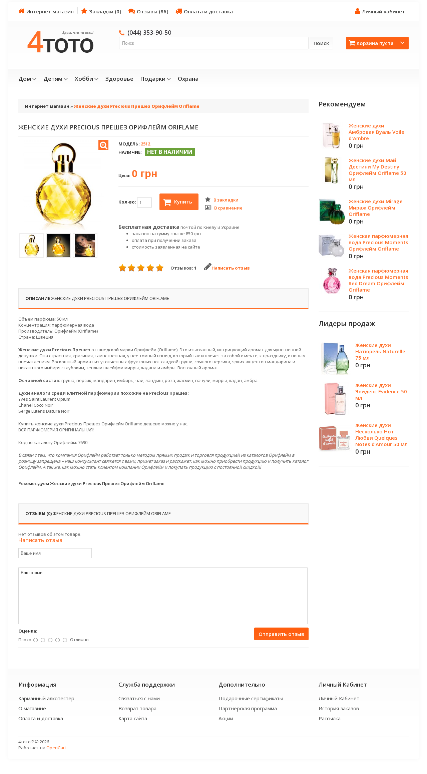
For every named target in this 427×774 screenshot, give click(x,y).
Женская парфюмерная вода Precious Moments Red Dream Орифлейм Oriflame (378, 280)
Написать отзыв (230, 268)
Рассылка (330, 718)
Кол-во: (127, 202)
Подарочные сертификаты (251, 698)
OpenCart (56, 748)
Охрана (188, 78)
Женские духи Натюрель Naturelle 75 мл (380, 351)
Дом (24, 78)
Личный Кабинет (339, 698)
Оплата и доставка (208, 11)
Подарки (152, 78)
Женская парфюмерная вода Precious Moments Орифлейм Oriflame (378, 242)
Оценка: (27, 631)
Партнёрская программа (248, 708)
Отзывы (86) (152, 11)
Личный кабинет (383, 11)
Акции (226, 718)
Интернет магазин (50, 11)
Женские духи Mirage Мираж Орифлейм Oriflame (376, 207)
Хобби (84, 78)
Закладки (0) (105, 11)
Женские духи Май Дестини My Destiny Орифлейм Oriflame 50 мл (377, 169)
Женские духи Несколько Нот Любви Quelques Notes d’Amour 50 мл (381, 434)
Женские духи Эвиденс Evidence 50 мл (381, 391)
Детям (52, 78)
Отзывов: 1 (183, 268)
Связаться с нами (139, 698)
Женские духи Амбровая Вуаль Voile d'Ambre (376, 131)
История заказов (339, 708)
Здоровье (119, 78)
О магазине (32, 708)
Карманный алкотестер (46, 698)
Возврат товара (137, 708)
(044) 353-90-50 (149, 32)
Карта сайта (132, 718)
